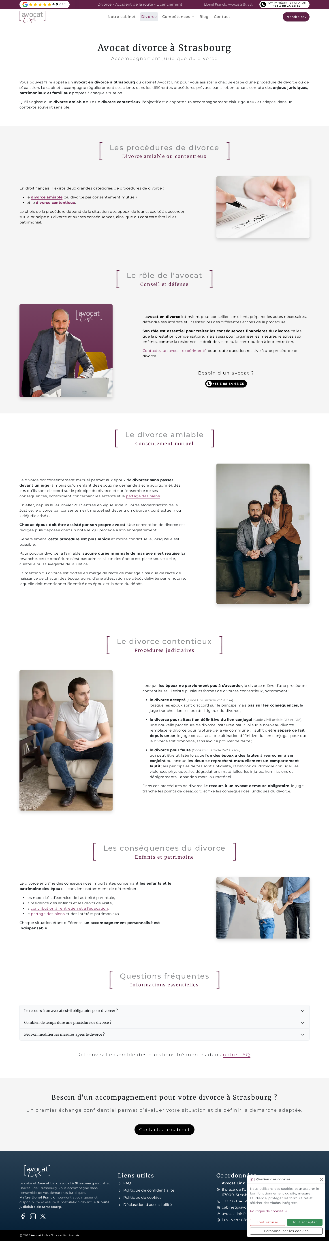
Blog (204, 17)
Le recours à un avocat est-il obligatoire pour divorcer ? (71, 1010)
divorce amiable (46, 197)
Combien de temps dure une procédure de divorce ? (67, 1022)
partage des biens (143, 496)
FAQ (127, 1183)
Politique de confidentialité (148, 1190)
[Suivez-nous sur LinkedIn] (32, 1216)
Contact (222, 17)
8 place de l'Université (245, 4)
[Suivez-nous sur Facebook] (23, 1216)
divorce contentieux (55, 202)
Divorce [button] (149, 17)
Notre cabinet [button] (122, 17)
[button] (44, 4)
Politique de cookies (142, 1197)
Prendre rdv (296, 17)
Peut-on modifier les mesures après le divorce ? (64, 1034)
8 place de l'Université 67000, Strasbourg (242, 1192)
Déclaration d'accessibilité (147, 1205)
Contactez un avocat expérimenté (175, 351)
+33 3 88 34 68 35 (237, 1201)
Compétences (176, 17)
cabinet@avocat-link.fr (243, 1207)
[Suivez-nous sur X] (43, 1216)
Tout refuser (267, 1222)
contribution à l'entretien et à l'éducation (69, 908)
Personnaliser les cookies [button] (286, 1231)
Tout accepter (305, 1222)
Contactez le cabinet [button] (164, 1129)
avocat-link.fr (234, 1213)
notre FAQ (236, 1054)
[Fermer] (321, 1179)
